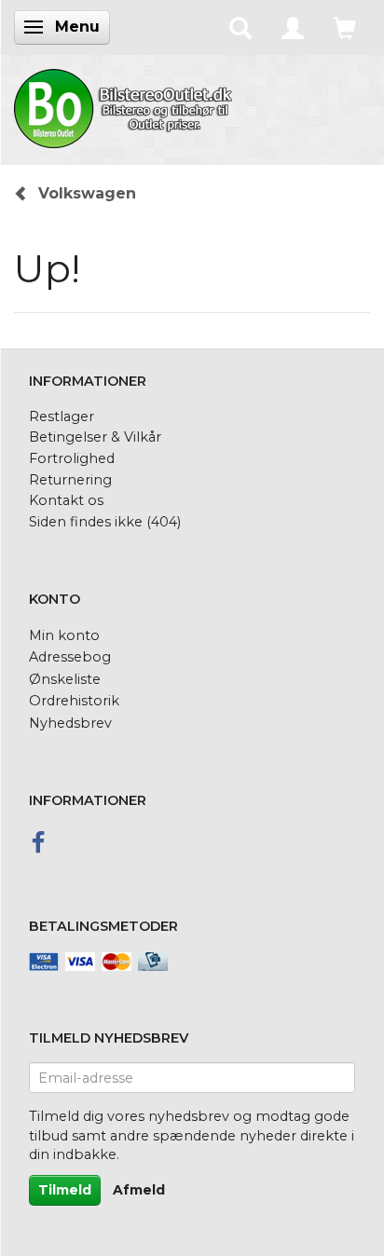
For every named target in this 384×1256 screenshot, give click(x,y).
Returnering (70, 479)
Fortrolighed (72, 458)
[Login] (292, 27)
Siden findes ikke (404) (105, 521)
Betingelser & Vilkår (95, 437)
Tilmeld (64, 1189)
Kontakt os (66, 500)
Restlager (61, 416)
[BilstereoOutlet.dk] (126, 105)
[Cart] (345, 27)
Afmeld (139, 1189)
